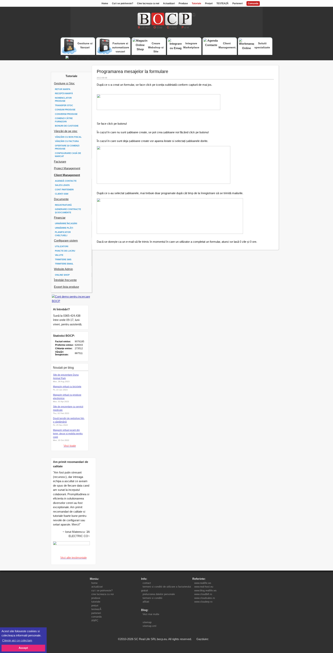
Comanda (253, 3)
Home (105, 3)
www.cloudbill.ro (203, 594)
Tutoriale (196, 3)
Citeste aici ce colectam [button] (17, 640)
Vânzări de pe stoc (65, 131)
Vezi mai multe (150, 614)
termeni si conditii (152, 598)
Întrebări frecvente (65, 280)
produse (96, 598)
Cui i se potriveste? (122, 3)
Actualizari (169, 3)
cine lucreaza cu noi (102, 594)
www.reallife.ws (202, 583)
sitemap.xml (149, 625)
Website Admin (63, 269)
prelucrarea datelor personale (158, 594)
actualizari (97, 586)
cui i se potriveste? (102, 590)
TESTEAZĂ (222, 3)
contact (146, 583)
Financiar (60, 217)
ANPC (95, 620)
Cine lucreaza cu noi (148, 3)
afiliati (146, 601)
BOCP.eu (82, 58)
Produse (183, 3)
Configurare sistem (66, 240)
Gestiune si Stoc (64, 83)
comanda (96, 616)
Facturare (60, 161)
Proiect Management (67, 168)
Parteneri (237, 3)
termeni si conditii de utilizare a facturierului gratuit (166, 588)
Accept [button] (23, 647)
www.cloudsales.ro (204, 598)
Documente (61, 199)
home (94, 583)
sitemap (147, 622)
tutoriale (96, 601)
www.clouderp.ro (203, 601)
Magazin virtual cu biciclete (67, 386)
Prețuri (209, 3)
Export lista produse (66, 286)
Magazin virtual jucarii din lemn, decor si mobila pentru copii (68, 433)
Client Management (67, 175)
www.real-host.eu (203, 586)
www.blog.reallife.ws (205, 590)
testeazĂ (96, 609)
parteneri (96, 613)
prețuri (95, 605)
